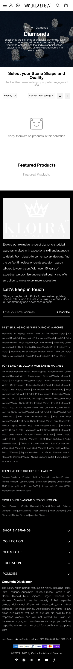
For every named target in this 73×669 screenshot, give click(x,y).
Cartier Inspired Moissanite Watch (26, 385)
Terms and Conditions (17, 587)
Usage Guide (11, 600)
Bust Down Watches (51, 439)
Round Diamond (10, 506)
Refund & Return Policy (18, 606)
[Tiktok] (53, 660)
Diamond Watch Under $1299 (38, 435)
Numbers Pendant (61, 477)
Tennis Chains (41, 482)
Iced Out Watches (60, 444)
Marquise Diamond (22, 511)
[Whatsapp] (18, 5)
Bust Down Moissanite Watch (43, 426)
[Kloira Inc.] (37, 5)
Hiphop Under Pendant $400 (24, 486)
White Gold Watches (59, 448)
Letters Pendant (41, 477)
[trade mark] (36, 218)
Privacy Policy (11, 581)
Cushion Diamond (30, 506)
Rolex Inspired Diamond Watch (47, 372)
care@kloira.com (25, 639)
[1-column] (60, 96)
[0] (66, 5)
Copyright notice (13, 632)
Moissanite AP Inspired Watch (17, 334)
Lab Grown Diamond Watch (55, 453)
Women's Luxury (10, 462)
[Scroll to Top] (66, 649)
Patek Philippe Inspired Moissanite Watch (49, 394)
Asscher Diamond (38, 515)
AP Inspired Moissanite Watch (26, 381)
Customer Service (14, 619)
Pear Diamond (41, 511)
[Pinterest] (16, 660)
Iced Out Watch (10, 399)
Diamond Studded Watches (34, 444)
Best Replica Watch (20, 390)
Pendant (26, 477)
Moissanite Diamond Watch (15, 457)
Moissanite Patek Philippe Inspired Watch (32, 352)
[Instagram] (31, 660)
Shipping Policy (12, 594)
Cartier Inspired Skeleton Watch (33, 347)
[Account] (11, 5)
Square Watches (29, 453)
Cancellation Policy (15, 613)
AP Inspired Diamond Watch (16, 372)
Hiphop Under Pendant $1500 (16, 491)
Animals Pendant (10, 482)
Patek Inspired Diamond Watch (43, 376)
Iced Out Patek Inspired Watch (50, 412)
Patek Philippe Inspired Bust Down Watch (46, 356)
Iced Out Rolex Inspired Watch (55, 408)
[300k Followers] (23, 660)
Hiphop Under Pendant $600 (55, 486)
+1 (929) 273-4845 (45, 639)
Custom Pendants (11, 477)
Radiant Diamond (20, 515)
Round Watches (10, 453)
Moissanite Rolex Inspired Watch (38, 338)
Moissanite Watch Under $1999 (42, 430)
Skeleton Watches (28, 439)
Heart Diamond (57, 511)
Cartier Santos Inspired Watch (34, 403)
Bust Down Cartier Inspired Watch (35, 421)
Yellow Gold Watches (12, 448)
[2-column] (67, 96)
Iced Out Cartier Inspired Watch (17, 412)
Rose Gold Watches (36, 448)
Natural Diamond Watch (42, 457)
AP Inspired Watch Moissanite (48, 390)
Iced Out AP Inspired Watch (50, 334)
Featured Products (36, 174)
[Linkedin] (38, 660)
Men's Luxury (63, 457)
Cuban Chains (26, 482)
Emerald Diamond (51, 506)
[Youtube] (46, 660)
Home (29, 27)
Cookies (8, 625)
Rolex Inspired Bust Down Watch (35, 343)
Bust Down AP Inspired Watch (34, 417)
